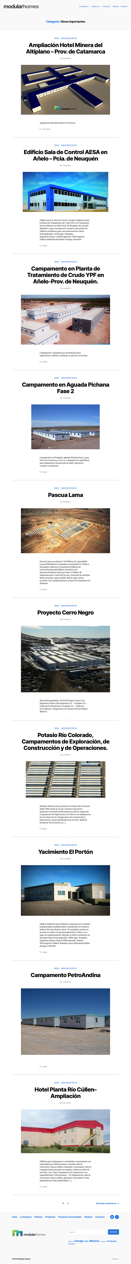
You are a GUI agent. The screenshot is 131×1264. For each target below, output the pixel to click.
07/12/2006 (67, 859)
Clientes (38, 1217)
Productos (95, 6)
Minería (48, 129)
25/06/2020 (67, 58)
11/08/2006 (67, 982)
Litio (43, 129)
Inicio (14, 1217)
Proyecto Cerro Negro (65, 612)
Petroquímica (103, 1241)
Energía (44, 245)
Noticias (116, 6)
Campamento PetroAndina (65, 975)
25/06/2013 (67, 502)
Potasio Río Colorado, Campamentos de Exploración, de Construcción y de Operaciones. (65, 741)
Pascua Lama (65, 494)
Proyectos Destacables (70, 1217)
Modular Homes (24, 1259)
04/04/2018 (67, 288)
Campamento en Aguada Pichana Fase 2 (65, 387)
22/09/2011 (67, 755)
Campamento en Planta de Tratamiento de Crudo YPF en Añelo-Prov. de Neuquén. (65, 275)
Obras (56, 38)
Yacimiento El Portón (65, 851)
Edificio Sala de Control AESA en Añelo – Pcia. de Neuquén (65, 155)
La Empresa (83, 6)
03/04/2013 (67, 619)
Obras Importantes (69, 38)
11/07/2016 (66, 398)
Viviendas (71, 1244)
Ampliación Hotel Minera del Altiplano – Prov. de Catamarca (65, 48)
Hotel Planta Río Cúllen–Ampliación (65, 1092)
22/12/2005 (67, 1103)
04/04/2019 (67, 165)
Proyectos (107, 6)
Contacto (124, 6)
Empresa (70, 1241)
